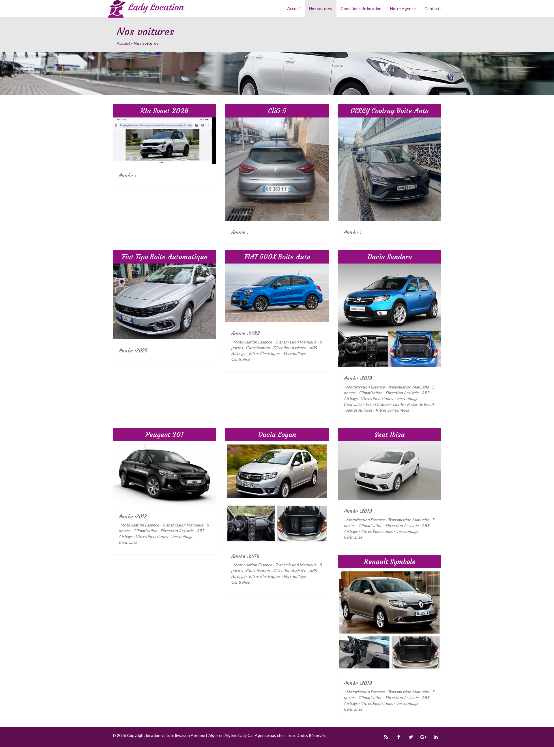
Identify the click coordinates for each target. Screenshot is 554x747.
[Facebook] (398, 737)
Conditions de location (361, 8)
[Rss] (386, 737)
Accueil (293, 8)
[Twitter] (411, 737)
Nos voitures (320, 8)
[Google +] (423, 737)
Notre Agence (403, 8)
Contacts (432, 8)
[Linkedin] (435, 737)
